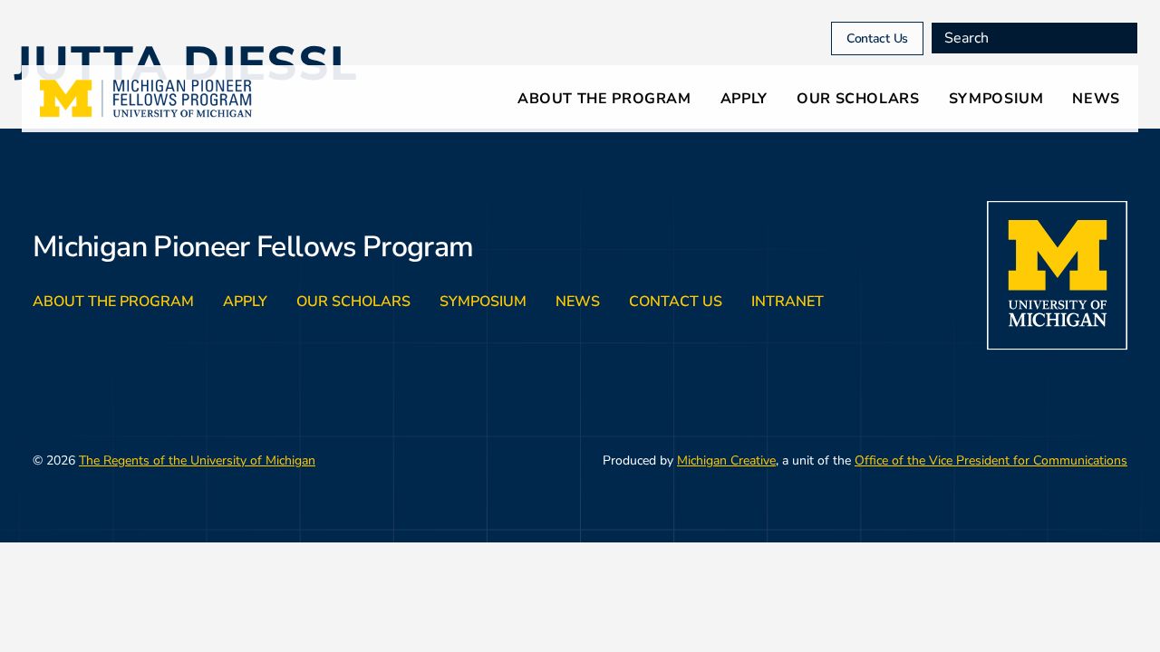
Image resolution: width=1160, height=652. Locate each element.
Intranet (787, 302)
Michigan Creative (726, 460)
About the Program (604, 99)
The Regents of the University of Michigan (197, 460)
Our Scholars (858, 99)
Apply (744, 99)
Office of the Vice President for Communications (991, 460)
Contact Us (877, 38)
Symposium (996, 99)
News (1096, 99)
